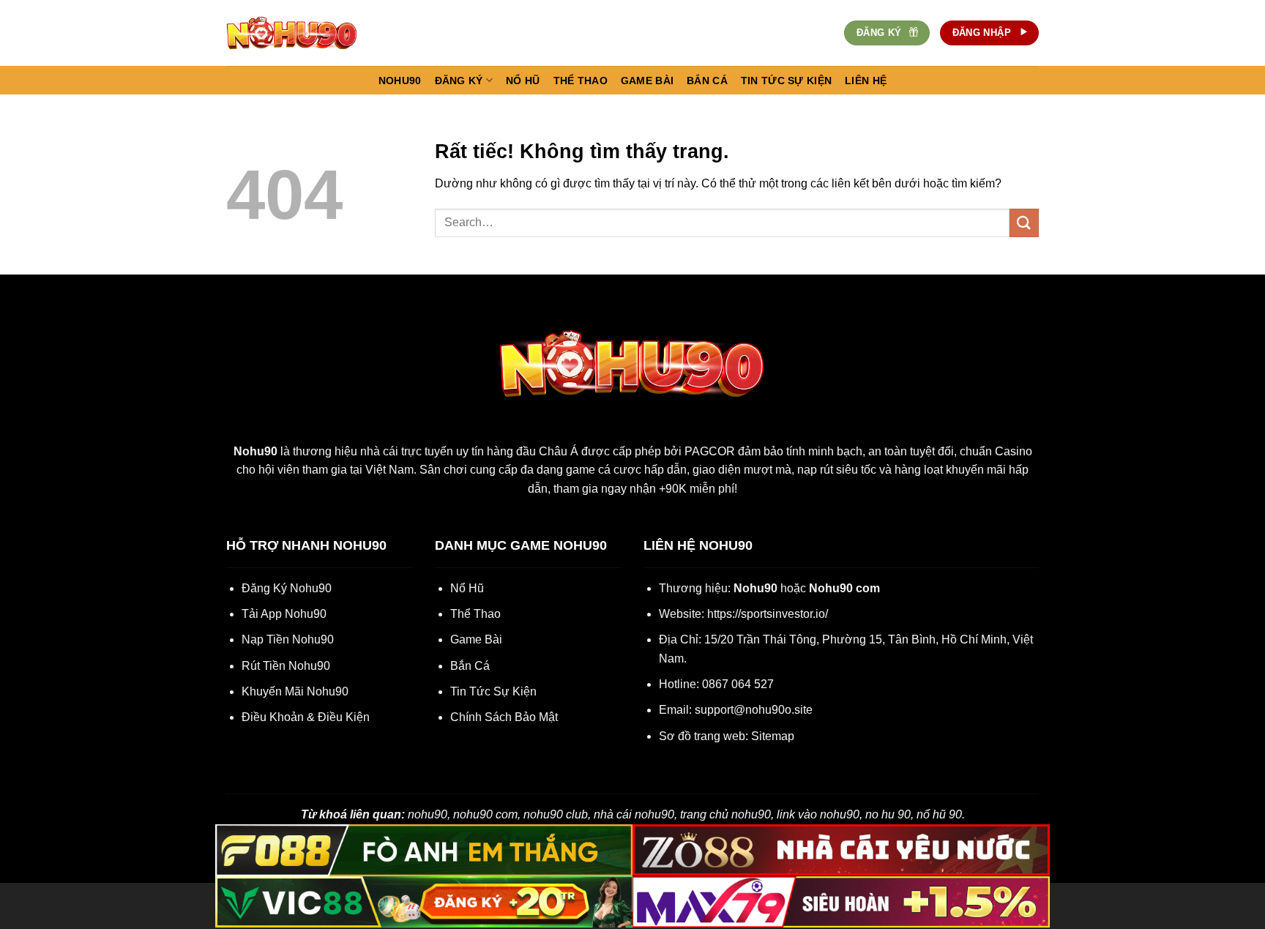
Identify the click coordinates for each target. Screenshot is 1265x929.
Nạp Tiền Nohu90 (288, 639)
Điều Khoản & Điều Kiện (306, 717)
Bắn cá (707, 80)
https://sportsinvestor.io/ (767, 614)
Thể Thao (475, 614)
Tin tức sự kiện (786, 80)
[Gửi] (1024, 223)
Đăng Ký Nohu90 (287, 588)
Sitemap (772, 736)
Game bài (647, 80)
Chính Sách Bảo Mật (504, 717)
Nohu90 (400, 80)
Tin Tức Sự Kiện (493, 691)
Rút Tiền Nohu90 (286, 666)
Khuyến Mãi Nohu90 (295, 691)
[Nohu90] (299, 33)
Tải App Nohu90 (284, 614)
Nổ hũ (523, 80)
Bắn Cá (470, 666)
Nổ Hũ (467, 588)
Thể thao (580, 80)
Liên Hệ (866, 80)
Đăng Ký (459, 80)
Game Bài (476, 639)
